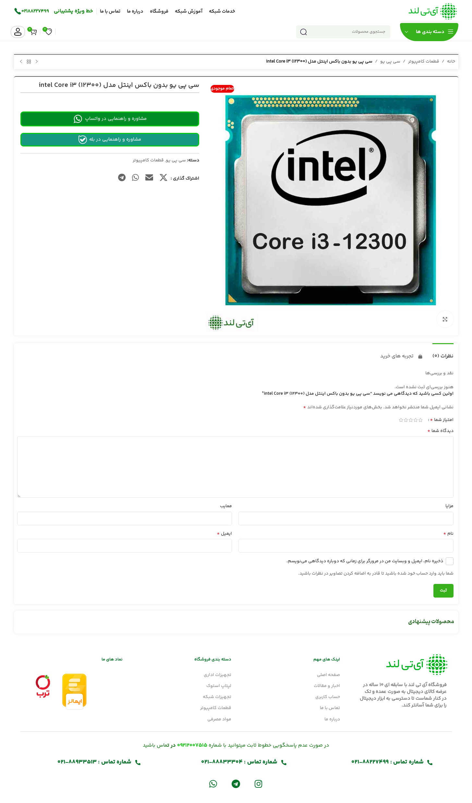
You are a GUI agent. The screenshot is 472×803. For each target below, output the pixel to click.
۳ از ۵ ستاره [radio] (410, 420)
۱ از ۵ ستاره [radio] (420, 420)
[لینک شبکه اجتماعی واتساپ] (135, 178)
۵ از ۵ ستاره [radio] (401, 420)
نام (448, 533)
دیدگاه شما (440, 431)
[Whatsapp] (213, 783)
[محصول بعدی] (21, 62)
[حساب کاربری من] (18, 32)
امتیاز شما (442, 420)
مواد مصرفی (219, 719)
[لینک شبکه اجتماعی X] (163, 178)
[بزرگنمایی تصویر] (445, 319)
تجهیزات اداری (217, 675)
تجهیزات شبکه (217, 697)
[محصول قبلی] (37, 62)
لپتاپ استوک (218, 686)
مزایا (449, 506)
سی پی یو (390, 61)
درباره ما (332, 719)
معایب (226, 506)
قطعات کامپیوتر (423, 61)
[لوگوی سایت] (432, 11)
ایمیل (224, 533)
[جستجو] (303, 31)
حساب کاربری (327, 697)
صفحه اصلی (328, 675)
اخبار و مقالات (327, 686)
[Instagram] (258, 783)
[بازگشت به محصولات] (29, 62)
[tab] (443, 353)
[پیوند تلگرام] (122, 178)
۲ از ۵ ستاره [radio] (415, 420)
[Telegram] (235, 783)
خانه (451, 61)
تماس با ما (330, 708)
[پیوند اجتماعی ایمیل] (149, 178)
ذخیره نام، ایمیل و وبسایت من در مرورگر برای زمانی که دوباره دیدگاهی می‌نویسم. (364, 561)
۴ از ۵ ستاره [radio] (406, 420)
